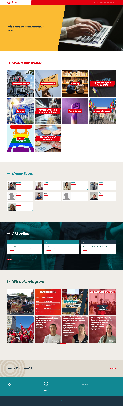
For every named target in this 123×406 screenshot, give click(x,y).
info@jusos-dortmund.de (48, 388)
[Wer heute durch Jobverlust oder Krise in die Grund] (48, 329)
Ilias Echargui (101, 182)
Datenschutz (15, 400)
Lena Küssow (46, 182)
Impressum (12, 400)
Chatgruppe (97, 2)
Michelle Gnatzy (18, 203)
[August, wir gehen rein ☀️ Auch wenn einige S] (48, 302)
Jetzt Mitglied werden (84, 389)
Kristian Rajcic (101, 192)
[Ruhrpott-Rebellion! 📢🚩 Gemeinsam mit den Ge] (20, 329)
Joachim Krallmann (47, 192)
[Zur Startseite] (12, 2)
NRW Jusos (8, 400)
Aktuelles (93, 2)
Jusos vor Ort (112, 2)
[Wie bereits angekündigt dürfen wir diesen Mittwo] (102, 302)
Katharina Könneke (19, 192)
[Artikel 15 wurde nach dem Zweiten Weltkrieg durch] (75, 329)
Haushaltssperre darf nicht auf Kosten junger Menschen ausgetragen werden (97, 246)
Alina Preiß (73, 182)
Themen (108, 2)
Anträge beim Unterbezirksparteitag (53, 246)
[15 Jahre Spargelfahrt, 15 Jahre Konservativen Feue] (20, 302)
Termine (105, 2)
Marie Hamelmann (74, 192)
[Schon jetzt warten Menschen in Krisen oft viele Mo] (102, 329)
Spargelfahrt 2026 (13, 246)
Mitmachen (101, 2)
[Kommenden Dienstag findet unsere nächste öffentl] (75, 302)
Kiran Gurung (18, 182)
